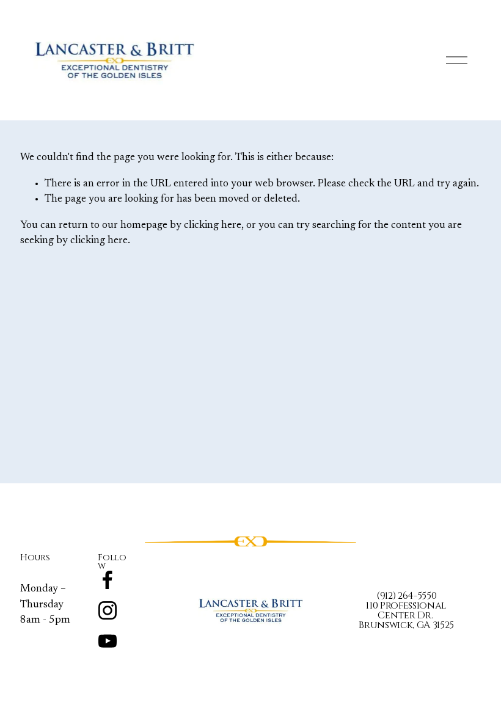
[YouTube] (107, 641)
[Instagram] (107, 610)
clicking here (212, 225)
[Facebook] (107, 580)
